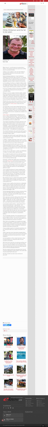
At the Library (31, 48)
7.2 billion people (13, 103)
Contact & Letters (41, 403)
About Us (40, 400)
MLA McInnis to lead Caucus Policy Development (31, 54)
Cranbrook (29, 400)
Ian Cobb (8, 329)
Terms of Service (41, 405)
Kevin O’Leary (10, 160)
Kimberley (29, 402)
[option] (31, 14)
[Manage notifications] (3, 420)
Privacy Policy (40, 404)
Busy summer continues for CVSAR (31, 79)
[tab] (15, 331)
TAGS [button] (6, 330)
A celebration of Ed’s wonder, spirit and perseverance (31, 62)
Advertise (40, 402)
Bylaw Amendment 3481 (31, 36)
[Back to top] (44, 423)
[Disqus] (15, 274)
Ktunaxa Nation (30, 405)
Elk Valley (29, 404)
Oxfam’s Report (6, 114)
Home (5, 9)
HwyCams (32, 10)
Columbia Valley (30, 403)
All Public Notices (32, 42)
